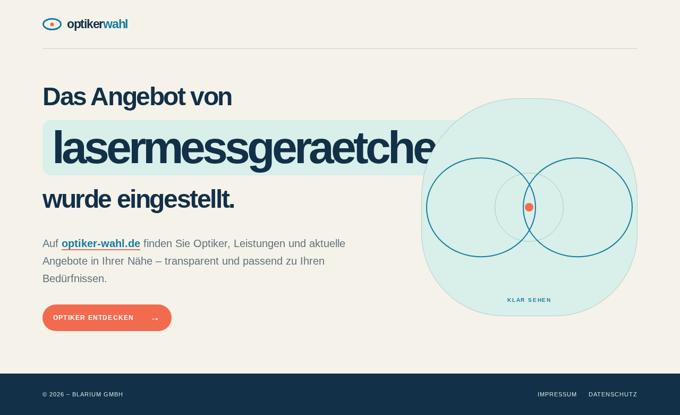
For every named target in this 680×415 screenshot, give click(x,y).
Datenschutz (613, 394)
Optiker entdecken (107, 317)
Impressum (557, 394)
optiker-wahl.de (101, 243)
